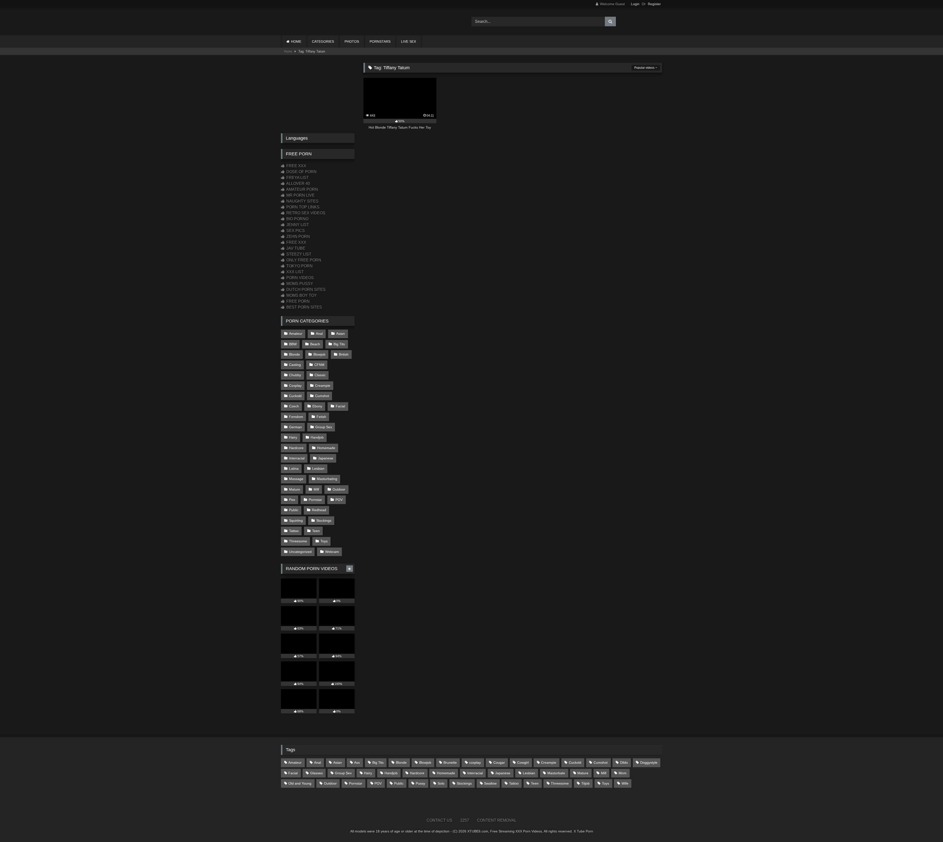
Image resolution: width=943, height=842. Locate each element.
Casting (295, 365)
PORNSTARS (380, 41)
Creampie (322, 386)
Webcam (332, 552)
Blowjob (319, 354)
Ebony (317, 406)
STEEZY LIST (298, 254)
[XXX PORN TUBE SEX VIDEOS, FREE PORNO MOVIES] (311, 21)
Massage (296, 479)
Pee (292, 500)
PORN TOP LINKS (302, 207)
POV (339, 500)
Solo (441, 783)
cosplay (475, 762)
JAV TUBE (295, 248)
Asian (340, 333)
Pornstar (315, 500)
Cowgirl (523, 762)
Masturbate (556, 773)
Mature (294, 489)
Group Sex (323, 427)
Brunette (450, 762)
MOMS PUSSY (299, 283)
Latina (294, 468)
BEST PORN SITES (303, 307)
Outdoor (339, 489)
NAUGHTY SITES (302, 201)
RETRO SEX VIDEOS (305, 213)
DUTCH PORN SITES (305, 289)
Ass (357, 762)
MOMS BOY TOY (301, 295)
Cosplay (295, 386)
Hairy (293, 437)
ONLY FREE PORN (303, 260)
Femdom (296, 417)
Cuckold (295, 396)
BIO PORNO (296, 219)
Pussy (420, 783)
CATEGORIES (323, 41)
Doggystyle (648, 762)
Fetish (321, 417)
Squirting (296, 520)
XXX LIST (294, 272)
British (343, 354)
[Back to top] (927, 827)
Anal (319, 333)
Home (288, 51)
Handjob (317, 437)
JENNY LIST (297, 225)
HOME (296, 41)
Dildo (624, 762)
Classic (320, 375)
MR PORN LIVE (300, 195)
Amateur (295, 333)
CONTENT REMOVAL (496, 820)
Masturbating (327, 479)
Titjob (585, 783)
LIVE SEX (408, 41)
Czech (294, 406)
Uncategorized (300, 552)
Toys (324, 541)
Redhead (319, 510)
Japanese (325, 458)
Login (635, 4)
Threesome (298, 541)
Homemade (326, 448)
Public (293, 510)
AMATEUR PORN (301, 189)
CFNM (319, 365)
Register (654, 4)
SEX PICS (295, 230)
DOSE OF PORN (301, 172)
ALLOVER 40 (297, 183)
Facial (340, 406)
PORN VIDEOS (299, 278)
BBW (293, 344)
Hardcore (296, 448)
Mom (622, 773)
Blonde (294, 354)
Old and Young (299, 783)
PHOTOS (352, 41)
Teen (316, 531)
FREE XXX (295, 166)
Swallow (490, 783)
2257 (464, 820)
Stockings (323, 520)
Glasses (316, 773)
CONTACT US (439, 820)
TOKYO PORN (299, 266)
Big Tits (339, 344)
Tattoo (294, 531)
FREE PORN (297, 301)
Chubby (295, 375)
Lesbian (318, 468)
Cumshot (322, 396)
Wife (625, 783)
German (295, 427)
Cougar (499, 762)
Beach (315, 344)
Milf (316, 489)
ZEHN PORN (297, 236)
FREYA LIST (297, 177)
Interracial (297, 458)
